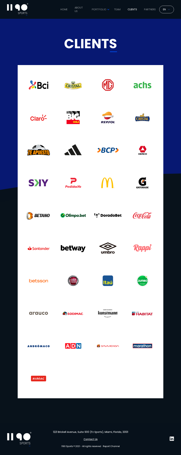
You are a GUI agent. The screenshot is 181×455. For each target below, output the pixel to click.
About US (79, 9)
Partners (150, 9)
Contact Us (91, 439)
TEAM (117, 9)
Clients (132, 9)
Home (64, 9)
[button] (100, 9)
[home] (17, 9)
